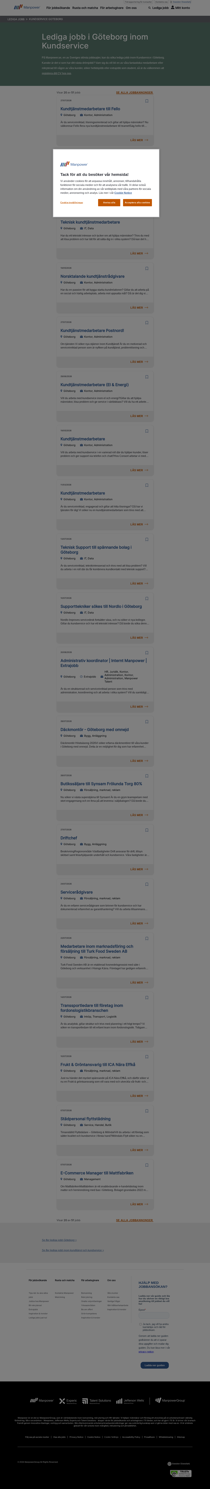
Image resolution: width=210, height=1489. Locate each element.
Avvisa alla (109, 202)
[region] (106, 183)
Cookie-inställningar (71, 202)
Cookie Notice (123, 192)
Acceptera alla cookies (137, 202)
